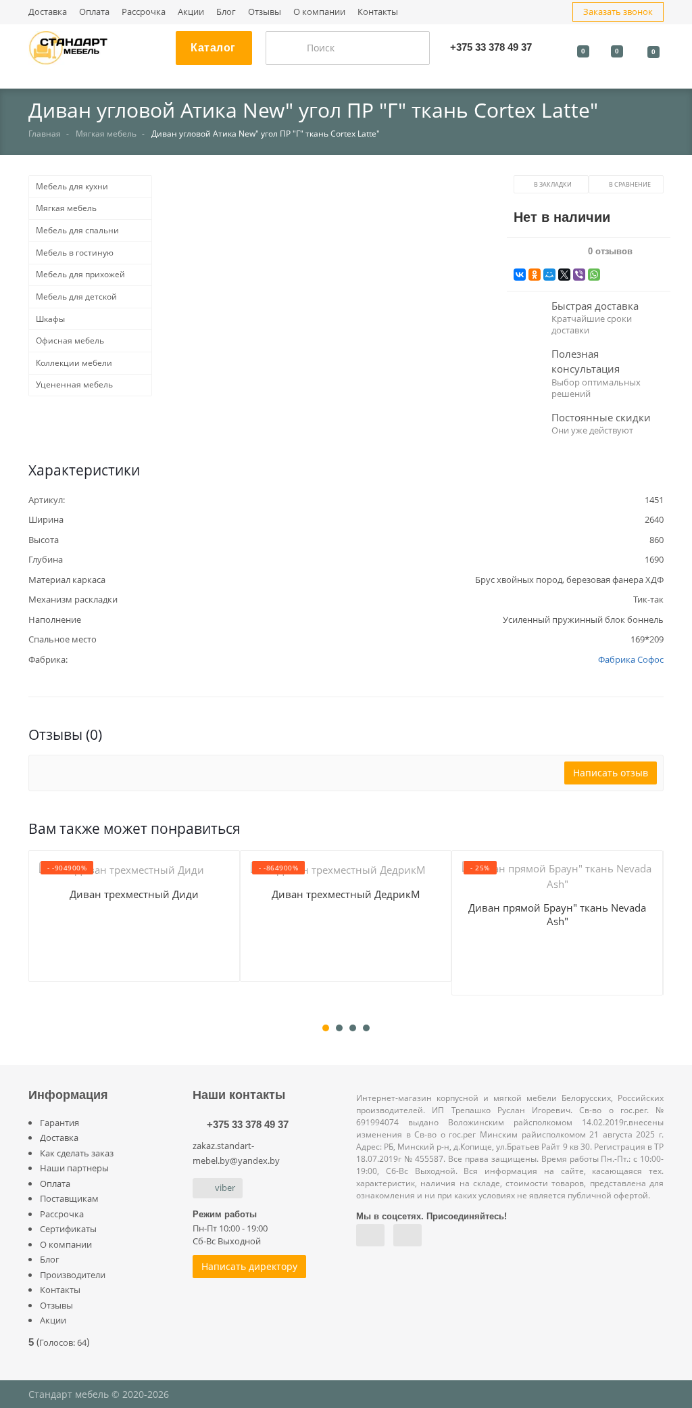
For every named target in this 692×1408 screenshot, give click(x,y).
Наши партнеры (74, 1168)
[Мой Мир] (549, 274)
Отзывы (264, 11)
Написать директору (249, 1266)
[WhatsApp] (594, 274)
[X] (564, 274)
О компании (319, 11)
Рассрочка (144, 11)
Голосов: (62, 1342)
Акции (191, 11)
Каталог (213, 47)
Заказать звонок (618, 11)
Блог (226, 11)
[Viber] (579, 274)
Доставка (47, 11)
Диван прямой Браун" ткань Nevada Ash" (557, 914)
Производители (72, 1275)
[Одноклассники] (534, 274)
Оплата (94, 11)
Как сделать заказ (77, 1153)
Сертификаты (68, 1229)
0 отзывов (610, 251)
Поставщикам (69, 1198)
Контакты (377, 11)
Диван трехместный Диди (134, 894)
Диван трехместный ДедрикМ (346, 894)
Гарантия (59, 1123)
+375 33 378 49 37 (248, 1124)
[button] (333, 305)
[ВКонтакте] (520, 274)
